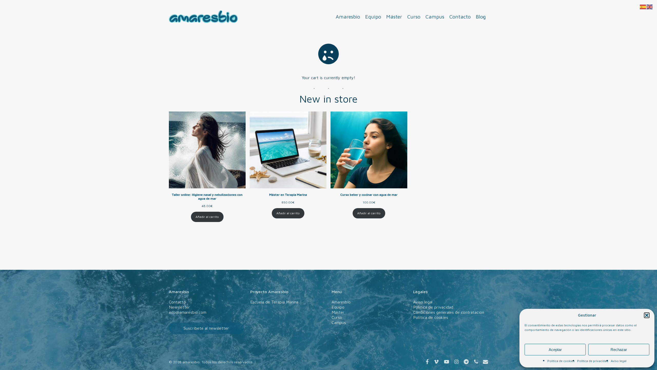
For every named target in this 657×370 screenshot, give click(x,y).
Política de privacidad (592, 361)
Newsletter (179, 307)
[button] (646, 315)
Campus (339, 322)
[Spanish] (643, 6)
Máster (338, 312)
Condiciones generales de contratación (448, 312)
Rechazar (619, 349)
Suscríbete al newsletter (206, 328)
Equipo (338, 307)
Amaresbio (341, 302)
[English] (649, 6)
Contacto (177, 302)
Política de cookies (561, 361)
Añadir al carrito (207, 217)
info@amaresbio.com (187, 312)
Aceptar (555, 349)
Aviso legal (618, 361)
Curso (337, 317)
